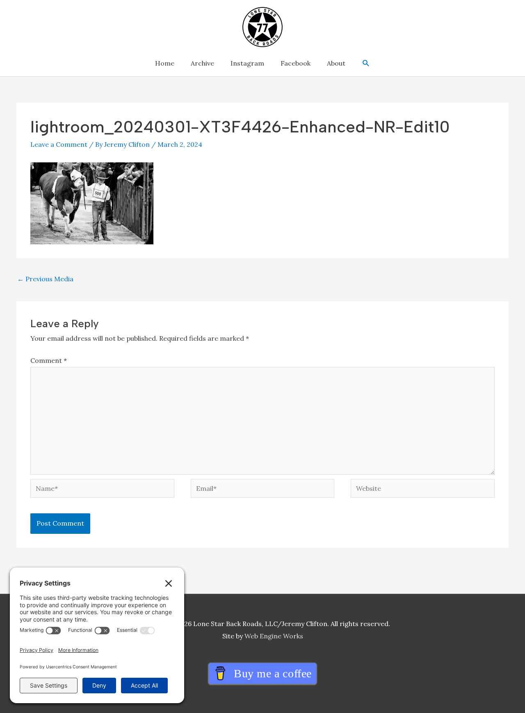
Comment (48, 360)
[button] (366, 63)
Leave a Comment (58, 144)
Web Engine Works (273, 636)
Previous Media (45, 279)
